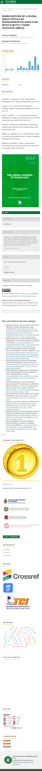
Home (4, 9)
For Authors (6, 552)
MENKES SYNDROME (22, 396)
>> (6, 434)
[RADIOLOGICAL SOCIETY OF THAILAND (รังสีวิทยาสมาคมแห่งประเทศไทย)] (21, 512)
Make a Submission (11, 537)
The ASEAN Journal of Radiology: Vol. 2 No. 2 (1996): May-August (22, 346)
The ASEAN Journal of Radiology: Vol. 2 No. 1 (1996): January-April (22, 336)
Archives (10, 9)
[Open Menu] (2, 2)
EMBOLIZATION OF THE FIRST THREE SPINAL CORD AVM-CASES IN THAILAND (21, 404)
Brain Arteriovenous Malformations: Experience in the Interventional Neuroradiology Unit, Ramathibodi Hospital (23, 353)
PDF (6, 212)
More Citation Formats (12, 248)
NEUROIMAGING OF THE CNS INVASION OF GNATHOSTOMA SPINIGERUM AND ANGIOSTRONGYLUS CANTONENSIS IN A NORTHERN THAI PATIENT (22, 332)
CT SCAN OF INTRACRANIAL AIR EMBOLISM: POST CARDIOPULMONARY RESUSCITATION (22, 388)
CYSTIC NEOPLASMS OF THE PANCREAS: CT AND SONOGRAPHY (22, 426)
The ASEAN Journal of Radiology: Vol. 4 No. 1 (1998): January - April (23, 391)
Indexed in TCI (8, 484)
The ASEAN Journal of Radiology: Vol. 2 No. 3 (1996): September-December (22, 366)
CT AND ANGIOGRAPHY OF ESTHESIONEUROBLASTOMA (20, 344)
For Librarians (7, 555)
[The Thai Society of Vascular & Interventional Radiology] (21, 528)
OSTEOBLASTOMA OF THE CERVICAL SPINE (20, 364)
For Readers (6, 549)
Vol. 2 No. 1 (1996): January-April (26, 9)
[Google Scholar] (8, 592)
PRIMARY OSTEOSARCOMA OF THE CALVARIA (18, 375)
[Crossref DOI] (21, 580)
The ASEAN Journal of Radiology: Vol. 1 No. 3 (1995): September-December (21, 407)
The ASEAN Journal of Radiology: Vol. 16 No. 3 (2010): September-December (22, 357)
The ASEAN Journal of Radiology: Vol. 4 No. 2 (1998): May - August (22, 378)
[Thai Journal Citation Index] (17, 611)
